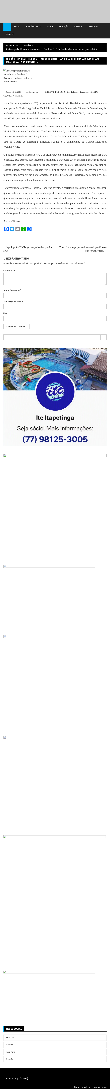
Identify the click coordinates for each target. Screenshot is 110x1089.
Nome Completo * (12, 290)
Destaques (93, 26)
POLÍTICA (7, 96)
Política (78, 26)
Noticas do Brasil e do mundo (76, 92)
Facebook (10, 1037)
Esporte (10, 34)
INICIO (17, 26)
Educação (63, 26)
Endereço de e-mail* (13, 301)
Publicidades (18, 96)
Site (5, 313)
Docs (76, 1087)
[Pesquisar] (104, 337)
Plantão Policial (34, 26)
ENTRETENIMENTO (53, 92)
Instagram (10, 1052)
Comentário (9, 270)
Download (85, 1087)
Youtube (9, 1059)
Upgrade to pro (100, 1087)
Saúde (50, 26)
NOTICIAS (94, 92)
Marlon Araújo (32, 92)
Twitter (9, 1044)
